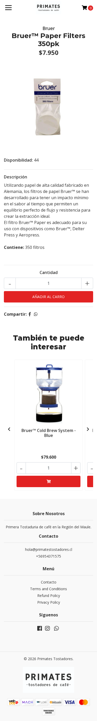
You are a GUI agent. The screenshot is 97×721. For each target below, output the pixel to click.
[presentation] (9, 429)
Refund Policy (48, 595)
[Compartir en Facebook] (30, 314)
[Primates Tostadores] (48, 8)
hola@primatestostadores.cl (48, 549)
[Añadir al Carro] (48, 481)
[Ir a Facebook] (39, 629)
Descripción (15, 177)
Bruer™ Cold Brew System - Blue (48, 433)
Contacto (48, 582)
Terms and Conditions (48, 588)
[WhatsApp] (56, 629)
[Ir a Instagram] (47, 629)
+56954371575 (48, 556)
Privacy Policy (48, 602)
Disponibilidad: (18, 160)
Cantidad (49, 272)
